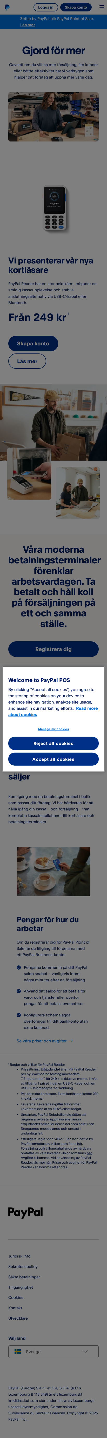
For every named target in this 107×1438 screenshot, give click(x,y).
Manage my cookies (53, 729)
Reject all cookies (53, 743)
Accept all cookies (53, 759)
